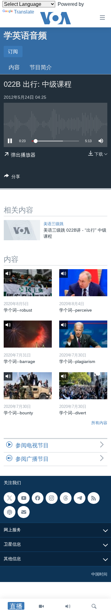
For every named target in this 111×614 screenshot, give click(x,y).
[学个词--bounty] (28, 385)
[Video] (41, 606)
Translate (24, 11)
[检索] (94, 606)
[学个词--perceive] (83, 282)
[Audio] (68, 606)
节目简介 (41, 67)
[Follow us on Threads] (66, 498)
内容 (14, 67)
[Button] (12, 177)
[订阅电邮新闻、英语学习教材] (23, 512)
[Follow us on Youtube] (23, 498)
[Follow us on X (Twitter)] (9, 498)
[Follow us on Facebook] (37, 498)
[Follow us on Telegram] (79, 498)
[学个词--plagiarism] (83, 334)
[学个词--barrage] (28, 334)
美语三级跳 (53, 223)
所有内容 (99, 423)
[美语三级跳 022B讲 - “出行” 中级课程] (22, 230)
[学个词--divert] (83, 385)
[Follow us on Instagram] (51, 498)
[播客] (9, 512)
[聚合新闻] (93, 498)
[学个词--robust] (28, 282)
